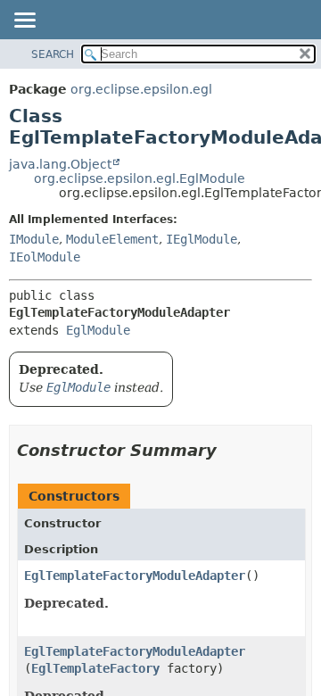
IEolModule (44, 257)
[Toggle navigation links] (24, 21)
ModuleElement (112, 239)
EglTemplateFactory (95, 668)
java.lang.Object (60, 164)
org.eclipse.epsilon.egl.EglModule (139, 178)
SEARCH (52, 54)
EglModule (98, 330)
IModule (34, 239)
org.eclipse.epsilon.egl (141, 89)
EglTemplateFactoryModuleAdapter (134, 575)
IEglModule (201, 239)
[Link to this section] (229, 450)
